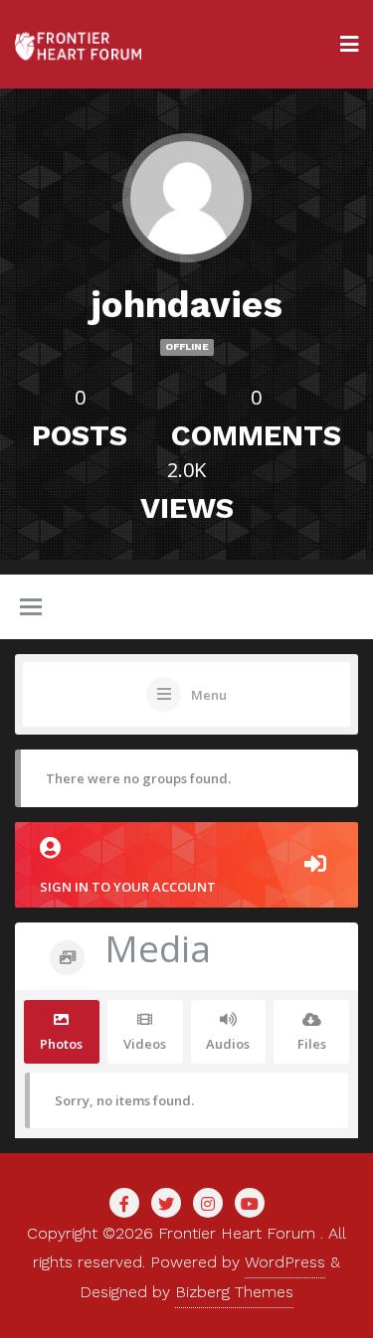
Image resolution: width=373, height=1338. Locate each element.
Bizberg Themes (234, 1291)
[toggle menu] (31, 608)
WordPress (285, 1262)
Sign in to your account (128, 887)
